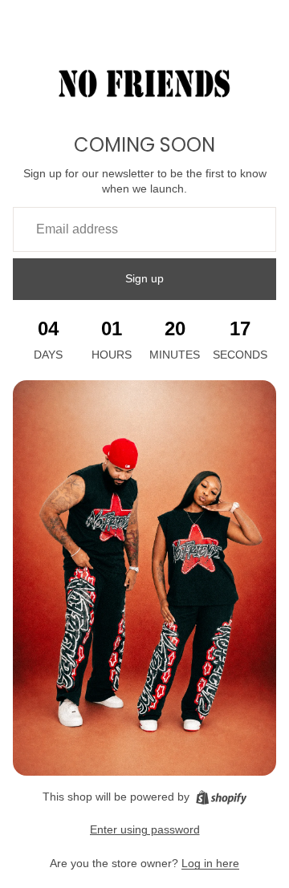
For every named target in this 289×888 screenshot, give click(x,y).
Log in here (210, 863)
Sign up (144, 278)
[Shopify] (221, 797)
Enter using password (145, 829)
